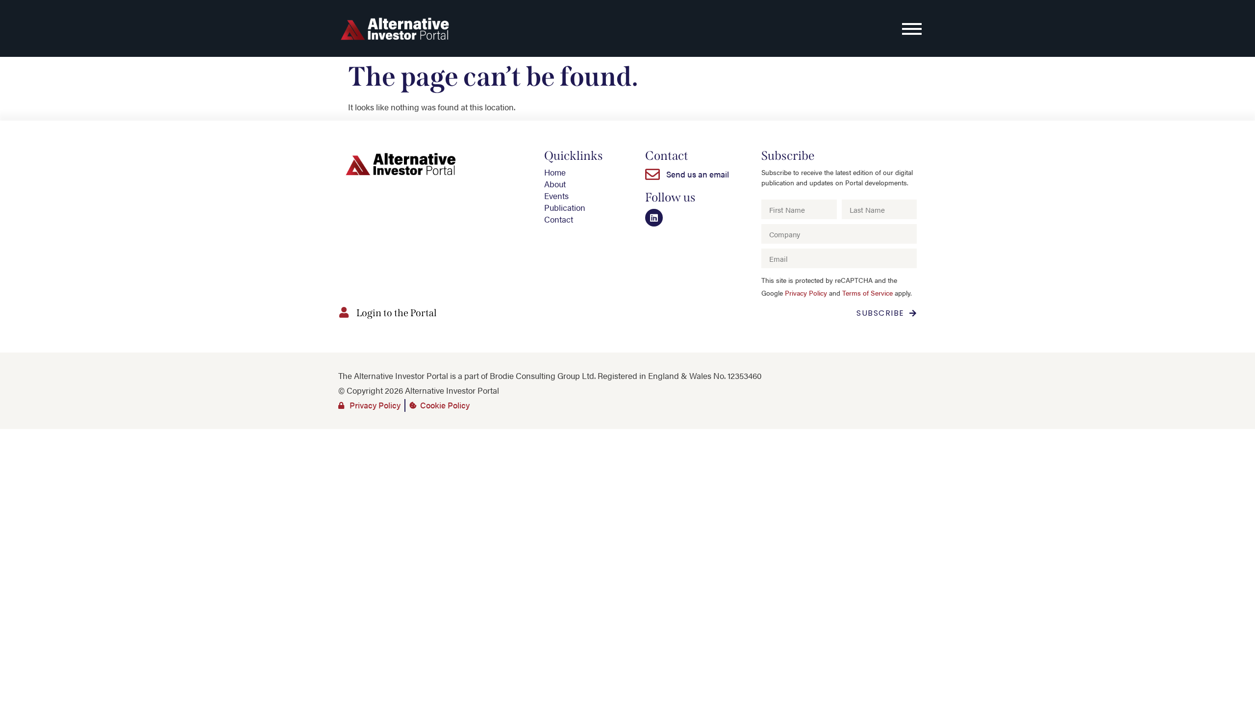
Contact (558, 219)
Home (555, 172)
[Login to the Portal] (343, 312)
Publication (564, 207)
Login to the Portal (396, 313)
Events (556, 196)
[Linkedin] (654, 218)
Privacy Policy (806, 293)
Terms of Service (867, 293)
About (555, 184)
